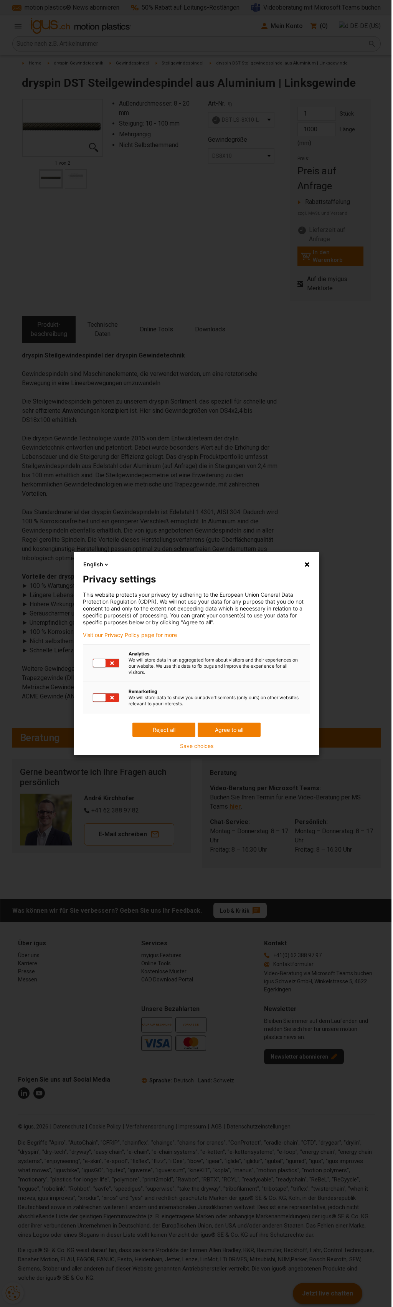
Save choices (196, 746)
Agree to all (229, 729)
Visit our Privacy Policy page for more (130, 635)
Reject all (164, 729)
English (93, 564)
